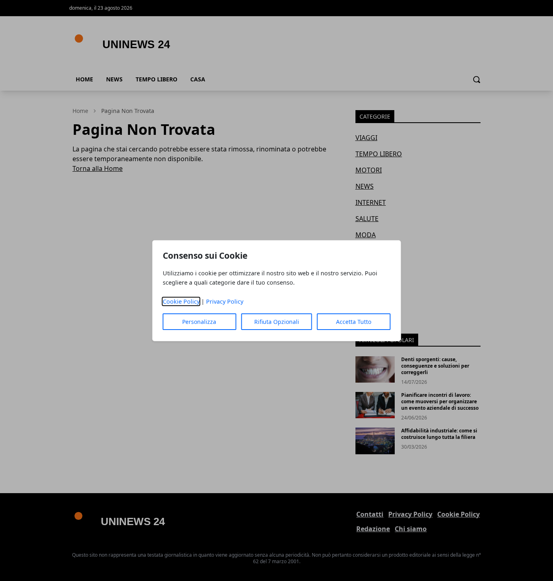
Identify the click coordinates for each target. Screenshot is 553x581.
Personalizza (199, 322)
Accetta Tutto (353, 322)
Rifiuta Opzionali (276, 322)
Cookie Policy (181, 301)
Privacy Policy (224, 301)
